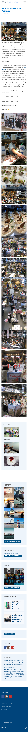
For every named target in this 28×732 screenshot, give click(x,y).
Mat (19, 671)
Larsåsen (13, 671)
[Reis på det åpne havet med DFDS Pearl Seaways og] (9, 533)
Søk (25, 2)
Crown (10, 662)
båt (19, 660)
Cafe (22, 660)
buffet (18, 660)
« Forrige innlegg (7, 481)
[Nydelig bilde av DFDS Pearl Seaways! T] (19, 503)
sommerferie (11, 676)
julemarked (14, 666)
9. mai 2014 (4, 14)
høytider (11, 664)
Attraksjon (10, 660)
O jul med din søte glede (10, 467)
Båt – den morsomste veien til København (11, 438)
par (23, 673)
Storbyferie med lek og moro (11, 453)
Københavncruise (7, 671)
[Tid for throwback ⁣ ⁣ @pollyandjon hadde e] (19, 513)
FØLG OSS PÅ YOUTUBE (12, 587)
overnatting (19, 673)
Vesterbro (15, 678)
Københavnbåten (18, 669)
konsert (5, 667)
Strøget (5, 678)
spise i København (19, 676)
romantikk (16, 674)
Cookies (3, 727)
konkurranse (20, 666)
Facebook (5, 647)
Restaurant (9, 674)
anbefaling (6, 660)
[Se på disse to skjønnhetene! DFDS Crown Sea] (9, 523)
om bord (10, 673)
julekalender (8, 666)
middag (22, 671)
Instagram (8, 647)
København (9, 669)
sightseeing (6, 676)
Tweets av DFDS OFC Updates (11, 553)
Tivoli (10, 678)
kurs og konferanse (11, 667)
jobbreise (21, 664)
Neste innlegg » (21, 481)
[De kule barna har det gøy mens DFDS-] (19, 523)
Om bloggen (4, 725)
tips (7, 678)
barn (14, 660)
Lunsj (16, 671)
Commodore (6, 662)
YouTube (12, 647)
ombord (15, 673)
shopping (21, 674)
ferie (4, 664)
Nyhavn (6, 673)
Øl (17, 678)
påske (5, 674)
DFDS (20, 662)
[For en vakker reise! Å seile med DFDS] (9, 513)
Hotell (7, 664)
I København (16, 664)
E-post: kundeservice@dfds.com (9, 707)
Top (25, 728)
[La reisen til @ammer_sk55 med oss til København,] (9, 492)
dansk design (15, 662)
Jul (4, 666)
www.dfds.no (4, 709)
